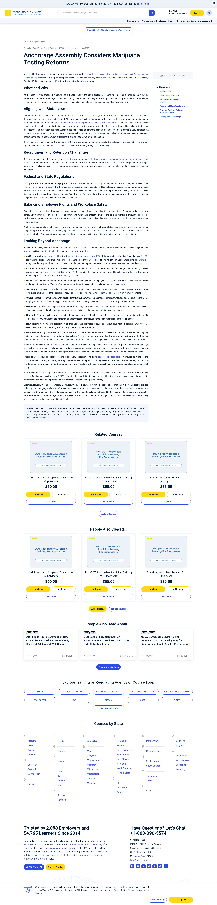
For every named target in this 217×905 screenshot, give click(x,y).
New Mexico (123, 759)
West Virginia (182, 760)
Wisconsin (181, 764)
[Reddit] (160, 866)
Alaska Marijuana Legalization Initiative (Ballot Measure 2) (91, 122)
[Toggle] (187, 14)
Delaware (32, 784)
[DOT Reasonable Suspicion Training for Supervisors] (51, 457)
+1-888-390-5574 (177, 13)
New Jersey (123, 754)
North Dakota (123, 773)
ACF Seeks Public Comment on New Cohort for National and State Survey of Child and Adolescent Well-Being (49, 640)
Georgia (61, 751)
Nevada (120, 745)
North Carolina (124, 768)
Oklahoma (122, 787)
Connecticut (34, 774)
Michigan (91, 764)
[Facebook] (154, 866)
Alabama (32, 740)
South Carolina (153, 761)
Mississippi (93, 774)
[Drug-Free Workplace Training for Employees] (166, 457)
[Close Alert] (214, 3)
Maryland (91, 755)
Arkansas (32, 754)
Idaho (60, 771)
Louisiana (92, 740)
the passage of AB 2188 (88, 256)
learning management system (60, 848)
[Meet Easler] (143, 866)
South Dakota (153, 765)
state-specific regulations (109, 357)
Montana (91, 783)
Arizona (32, 750)
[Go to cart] (209, 13)
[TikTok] (166, 866)
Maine (90, 751)
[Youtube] (138, 866)
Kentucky (62, 799)
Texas (149, 780)
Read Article (69, 656)
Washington (182, 755)
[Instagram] (149, 866)
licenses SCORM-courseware (86, 844)
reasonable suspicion (42, 855)
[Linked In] (132, 866)
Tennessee (151, 776)
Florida (60, 740)
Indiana (61, 780)
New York (121, 763)
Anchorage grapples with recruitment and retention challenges (120, 159)
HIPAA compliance (33, 858)
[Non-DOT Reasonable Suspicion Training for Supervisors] (108, 457)
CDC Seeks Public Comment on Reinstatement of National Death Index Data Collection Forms (106, 640)
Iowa (59, 785)
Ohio (119, 783)
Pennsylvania (153, 740)
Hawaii (60, 761)
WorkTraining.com (33, 844)
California (32, 764)
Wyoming (180, 769)
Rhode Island (152, 751)
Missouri (91, 778)
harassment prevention (91, 855)
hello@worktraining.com (141, 860)
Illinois (60, 776)
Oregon (120, 792)
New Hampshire (125, 750)
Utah (148, 790)
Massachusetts (95, 760)
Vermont (180, 740)
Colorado (32, 769)
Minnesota (92, 769)
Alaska (31, 745)
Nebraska (121, 740)
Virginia (179, 745)
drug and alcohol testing (66, 855)
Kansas (61, 795)
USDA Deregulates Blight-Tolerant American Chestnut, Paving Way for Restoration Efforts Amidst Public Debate (165, 640)
